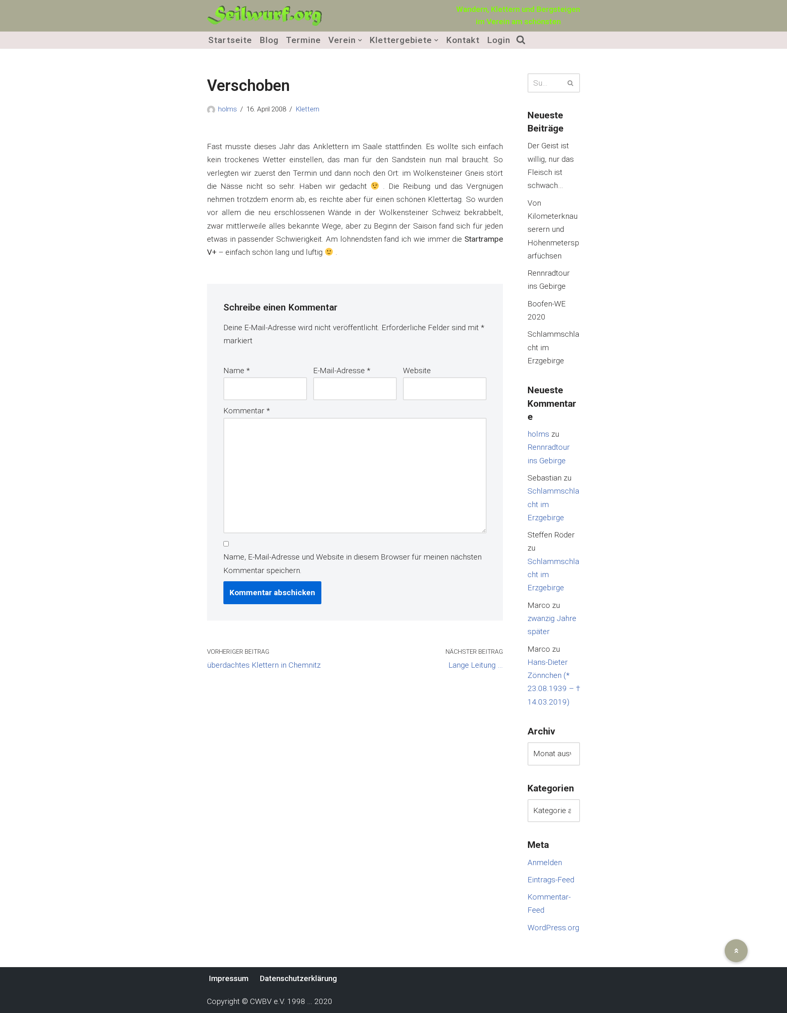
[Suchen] (571, 83)
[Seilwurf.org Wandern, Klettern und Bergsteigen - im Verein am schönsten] (264, 16)
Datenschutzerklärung (298, 978)
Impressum (228, 978)
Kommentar (246, 410)
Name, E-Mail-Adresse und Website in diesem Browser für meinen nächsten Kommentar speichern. (352, 563)
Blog (269, 40)
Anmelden (545, 862)
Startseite (230, 40)
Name (236, 370)
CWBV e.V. (267, 1001)
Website (417, 370)
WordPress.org (553, 927)
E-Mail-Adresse (342, 370)
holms (227, 109)
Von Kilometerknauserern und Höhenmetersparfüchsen (553, 229)
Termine (303, 40)
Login (498, 40)
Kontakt (463, 40)
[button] (360, 40)
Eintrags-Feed (551, 879)
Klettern (307, 109)
